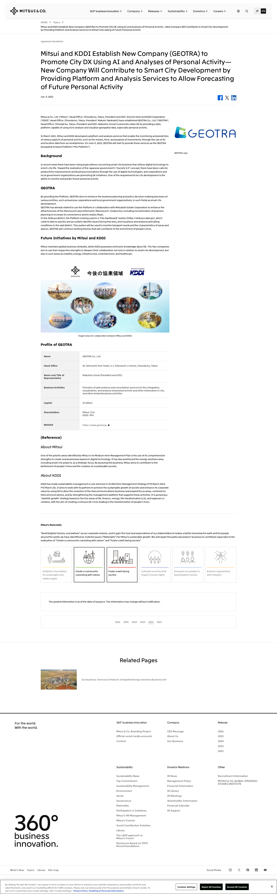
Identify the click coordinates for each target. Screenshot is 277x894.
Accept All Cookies (237, 886)
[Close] (271, 886)
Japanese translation (52, 41)
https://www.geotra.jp (95, 425)
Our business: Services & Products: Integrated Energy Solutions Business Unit (124, 679)
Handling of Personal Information (106, 890)
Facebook (220, 97)
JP (257, 11)
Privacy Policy (80, 890)
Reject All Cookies (211, 886)
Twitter (227, 97)
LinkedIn (233, 97)
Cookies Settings (186, 886)
